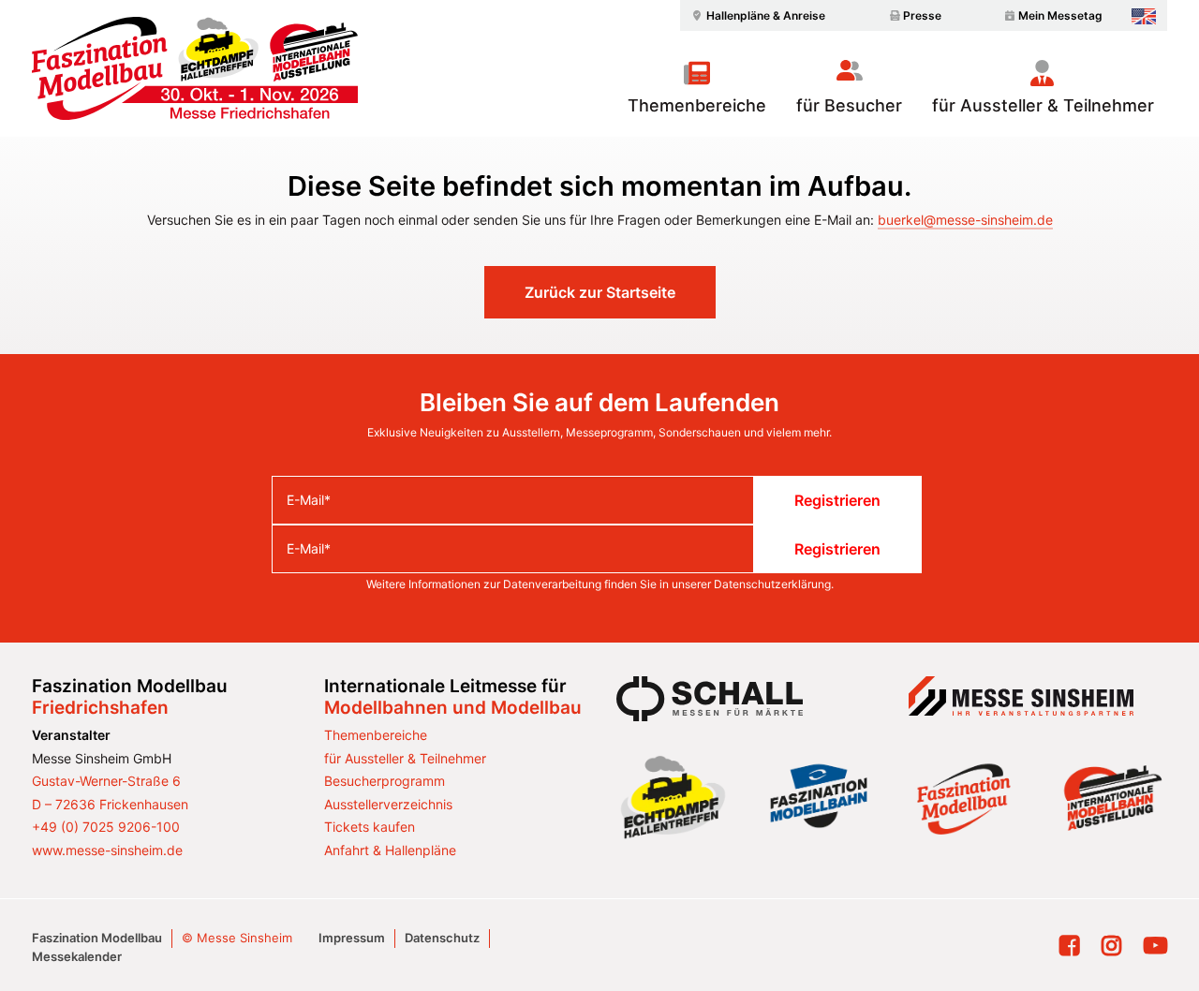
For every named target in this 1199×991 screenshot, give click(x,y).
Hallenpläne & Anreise (765, 15)
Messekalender (77, 956)
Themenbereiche (697, 105)
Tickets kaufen (369, 827)
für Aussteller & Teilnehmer (1043, 105)
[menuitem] (756, 15)
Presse (922, 15)
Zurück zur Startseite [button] (600, 292)
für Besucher (849, 105)
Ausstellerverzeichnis (388, 804)
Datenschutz (442, 937)
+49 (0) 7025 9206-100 (106, 827)
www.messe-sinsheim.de (107, 850)
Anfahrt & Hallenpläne (390, 850)
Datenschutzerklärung (772, 584)
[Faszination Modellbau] (195, 68)
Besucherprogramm (384, 781)
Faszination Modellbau (97, 937)
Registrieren (837, 500)
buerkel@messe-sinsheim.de (965, 220)
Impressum (351, 937)
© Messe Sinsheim (237, 937)
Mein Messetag (1060, 15)
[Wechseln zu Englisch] (1144, 16)
